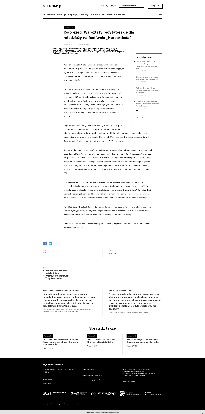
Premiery (95, 14)
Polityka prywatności (71, 404)
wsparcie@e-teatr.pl (128, 381)
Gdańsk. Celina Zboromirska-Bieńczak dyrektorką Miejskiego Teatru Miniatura (147, 103)
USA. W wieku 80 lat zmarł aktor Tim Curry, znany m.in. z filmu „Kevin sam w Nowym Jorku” (147, 65)
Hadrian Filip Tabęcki (56, 270)
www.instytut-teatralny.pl (130, 386)
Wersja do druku (84, 44)
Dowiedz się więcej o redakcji (92, 380)
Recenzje (61, 14)
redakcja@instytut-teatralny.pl (92, 375)
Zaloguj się (155, 6)
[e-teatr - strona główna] (52, 7)
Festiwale (107, 14)
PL (112, 5)
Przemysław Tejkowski (57, 276)
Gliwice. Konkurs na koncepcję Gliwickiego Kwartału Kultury (147, 78)
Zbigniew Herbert (54, 278)
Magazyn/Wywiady (78, 14)
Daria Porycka (114, 253)
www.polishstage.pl (49, 383)
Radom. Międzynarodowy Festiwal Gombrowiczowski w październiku (147, 90)
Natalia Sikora (52, 273)
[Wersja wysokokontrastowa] (107, 6)
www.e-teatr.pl (47, 379)
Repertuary (120, 14)
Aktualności (49, 14)
